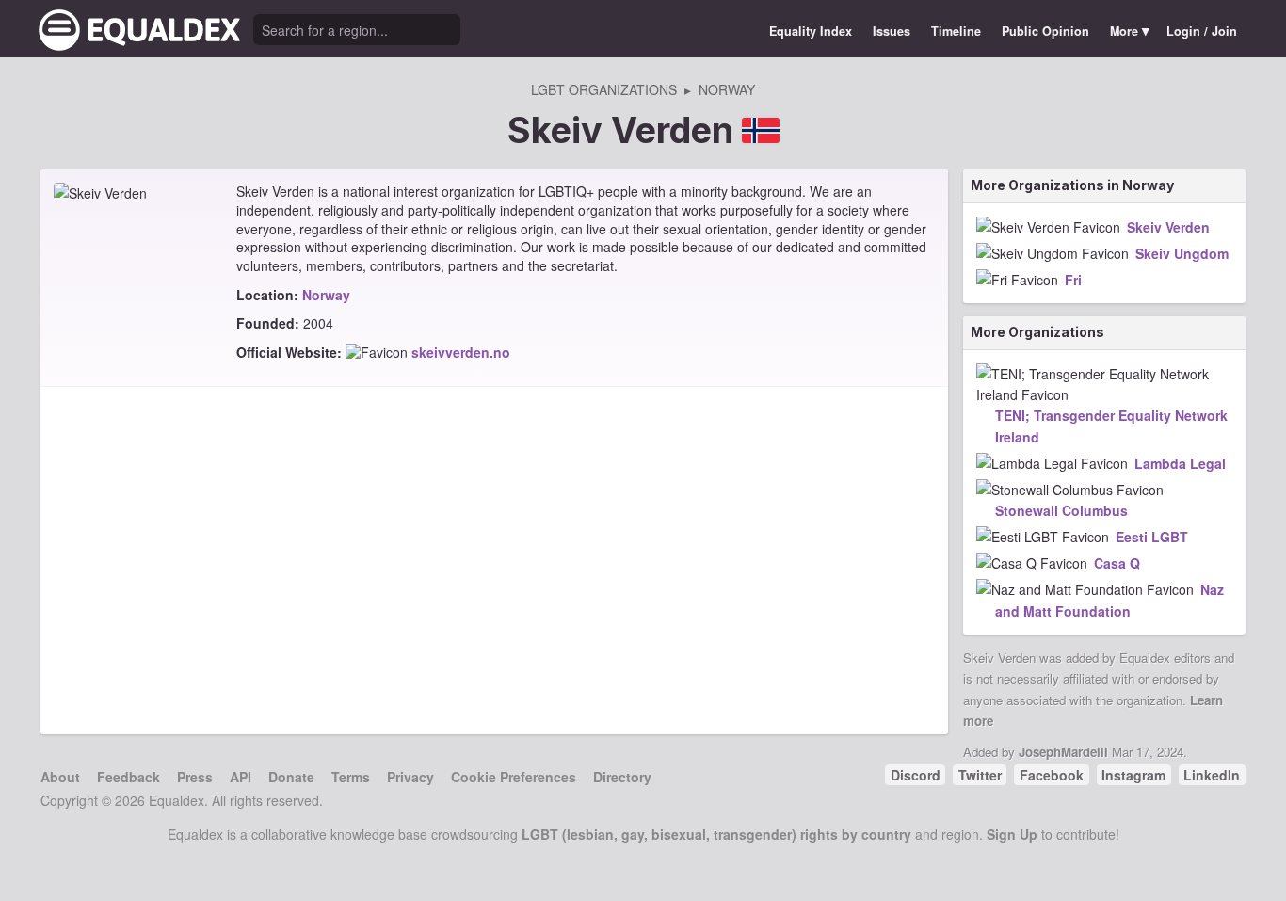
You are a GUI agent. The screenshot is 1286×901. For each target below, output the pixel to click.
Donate (291, 776)
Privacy (410, 776)
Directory (622, 776)
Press (195, 776)
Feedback (128, 776)
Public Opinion (1045, 31)
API (240, 776)
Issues (891, 31)
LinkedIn (1211, 774)
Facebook (1052, 774)
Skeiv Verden (1168, 226)
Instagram (1133, 774)
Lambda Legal (1180, 463)
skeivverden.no (460, 352)
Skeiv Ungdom (1182, 253)
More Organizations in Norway (1072, 185)
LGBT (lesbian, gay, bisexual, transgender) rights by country (716, 834)
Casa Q (1117, 563)
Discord (915, 774)
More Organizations (1037, 332)
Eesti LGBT (1152, 536)
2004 (318, 323)
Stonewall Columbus (1061, 510)
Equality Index (810, 31)
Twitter (980, 774)
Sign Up (1012, 834)
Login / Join (1201, 31)
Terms (350, 776)
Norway (326, 294)
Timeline (956, 31)
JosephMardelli (1063, 752)
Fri (1073, 279)
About (60, 776)
